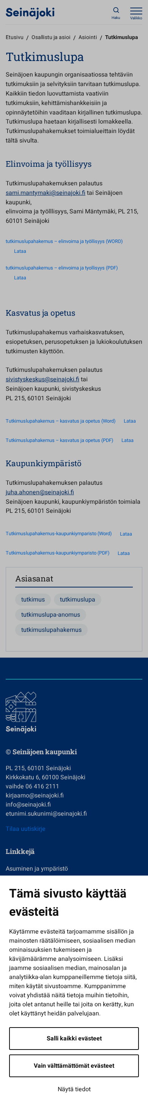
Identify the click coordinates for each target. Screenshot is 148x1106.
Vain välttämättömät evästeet (74, 1065)
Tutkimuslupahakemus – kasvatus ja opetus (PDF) (59, 440)
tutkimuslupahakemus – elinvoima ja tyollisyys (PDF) (62, 268)
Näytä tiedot (74, 1089)
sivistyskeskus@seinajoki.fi (42, 379)
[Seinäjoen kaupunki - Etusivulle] (30, 13)
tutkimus (33, 599)
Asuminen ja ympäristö (37, 868)
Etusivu (15, 37)
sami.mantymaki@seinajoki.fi (45, 192)
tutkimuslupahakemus (51, 629)
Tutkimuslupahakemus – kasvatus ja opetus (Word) (60, 421)
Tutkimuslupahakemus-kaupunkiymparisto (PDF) (57, 553)
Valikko (136, 18)
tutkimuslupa (77, 599)
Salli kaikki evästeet (74, 1038)
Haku (116, 17)
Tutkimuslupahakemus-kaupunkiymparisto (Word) (59, 534)
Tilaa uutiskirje (26, 828)
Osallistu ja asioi (51, 37)
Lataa (20, 251)
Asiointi (88, 37)
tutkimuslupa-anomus (50, 614)
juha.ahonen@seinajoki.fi (40, 492)
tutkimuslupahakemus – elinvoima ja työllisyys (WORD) (64, 241)
